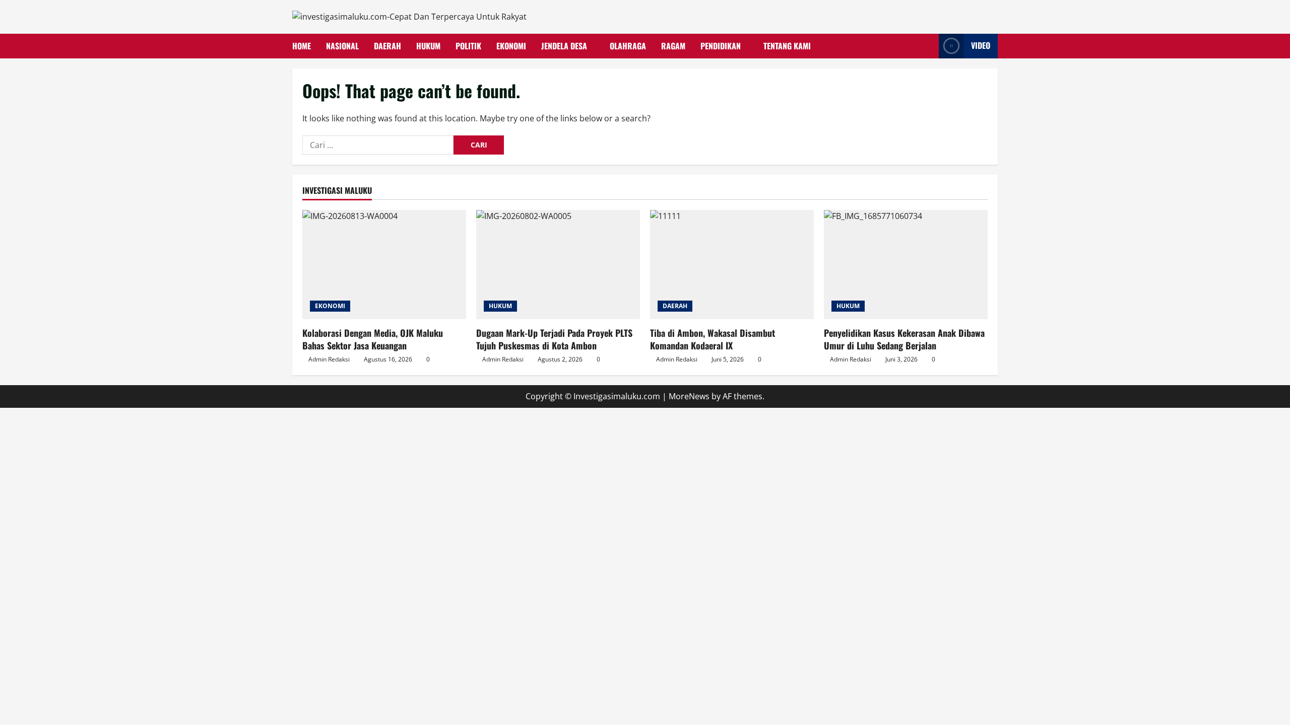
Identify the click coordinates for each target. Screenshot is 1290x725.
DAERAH (387, 46)
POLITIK (468, 46)
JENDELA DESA (564, 46)
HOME (301, 46)
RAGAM (673, 46)
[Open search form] (928, 45)
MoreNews (689, 396)
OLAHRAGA (628, 46)
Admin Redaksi (329, 359)
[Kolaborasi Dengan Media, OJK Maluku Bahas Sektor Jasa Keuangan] (384, 264)
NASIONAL (342, 46)
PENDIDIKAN (720, 46)
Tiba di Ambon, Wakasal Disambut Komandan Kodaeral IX (712, 339)
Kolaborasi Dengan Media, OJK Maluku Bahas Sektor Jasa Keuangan (372, 339)
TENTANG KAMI (787, 46)
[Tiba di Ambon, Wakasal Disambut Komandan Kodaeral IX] (732, 264)
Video (980, 45)
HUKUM (428, 46)
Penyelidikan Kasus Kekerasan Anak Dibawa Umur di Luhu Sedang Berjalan (904, 339)
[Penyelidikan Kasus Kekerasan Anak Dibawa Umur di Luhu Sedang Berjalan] (906, 264)
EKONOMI (511, 46)
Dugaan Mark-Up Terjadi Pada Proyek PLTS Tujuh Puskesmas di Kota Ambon (554, 339)
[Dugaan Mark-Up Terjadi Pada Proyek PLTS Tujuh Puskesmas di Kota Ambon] (558, 264)
